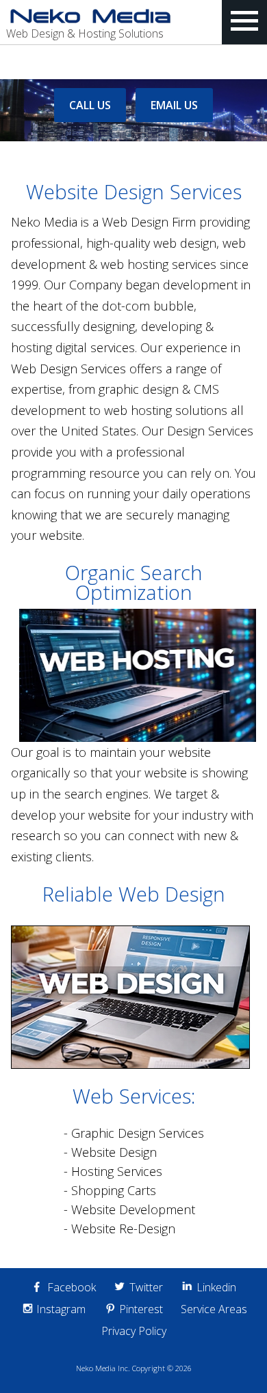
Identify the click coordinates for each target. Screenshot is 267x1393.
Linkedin (216, 1287)
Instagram (61, 1309)
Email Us (174, 105)
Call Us (90, 105)
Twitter (146, 1287)
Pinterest (141, 1309)
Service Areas (214, 1309)
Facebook (71, 1287)
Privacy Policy (133, 1330)
